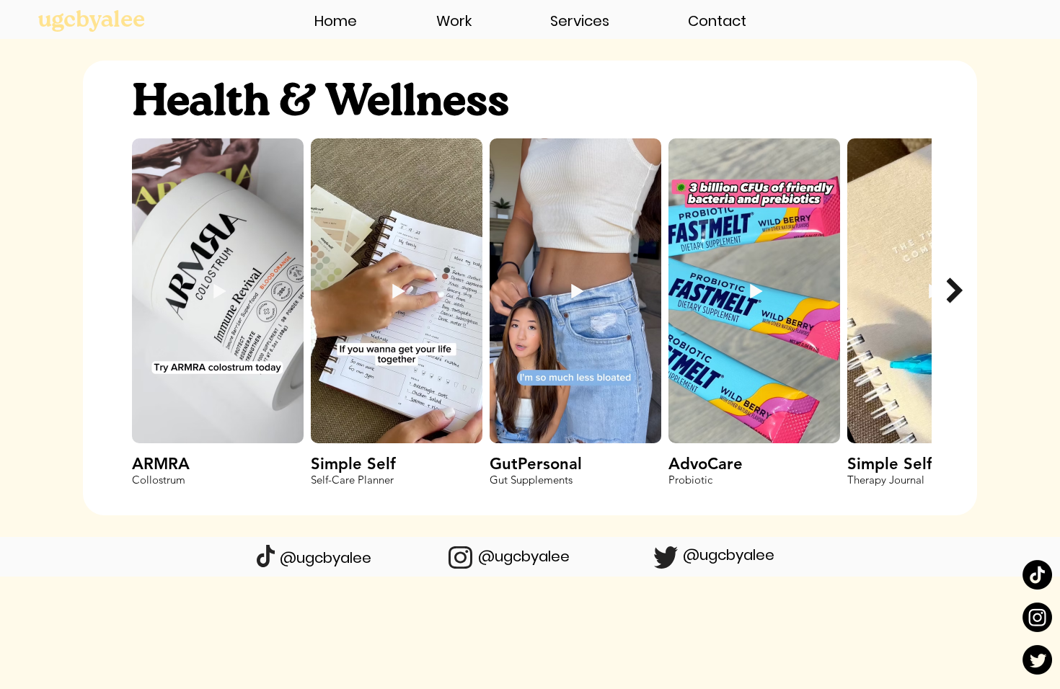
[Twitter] (1037, 660)
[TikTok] (1037, 575)
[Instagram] (1037, 617)
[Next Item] (954, 290)
